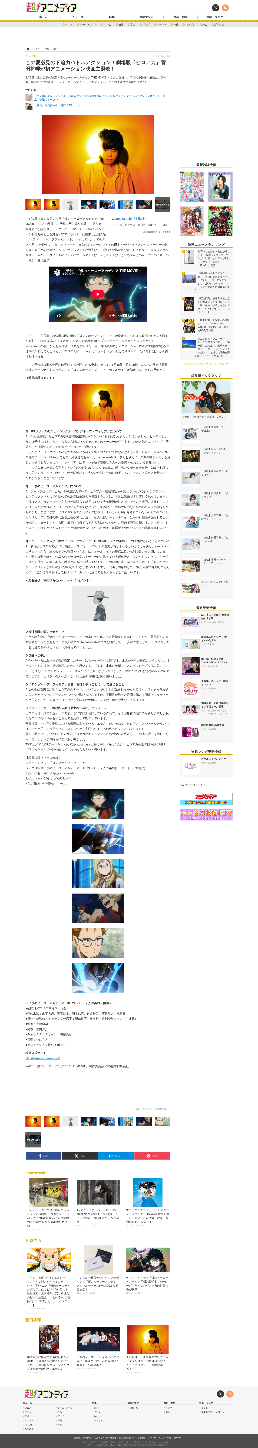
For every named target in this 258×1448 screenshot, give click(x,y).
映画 (120, 24)
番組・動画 (181, 17)
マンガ (107, 24)
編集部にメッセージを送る (158, 232)
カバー (97, 1408)
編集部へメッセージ (83, 1438)
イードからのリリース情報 (159, 1438)
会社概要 (141, 1438)
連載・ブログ (214, 17)
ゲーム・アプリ (88, 24)
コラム (204, 1408)
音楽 (132, 24)
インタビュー (100, 1412)
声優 (176, 24)
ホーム (43, 17)
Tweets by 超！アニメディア (196, 784)
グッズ (146, 24)
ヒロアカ (33, 1240)
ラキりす (98, 1420)
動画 (168, 1412)
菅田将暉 (33, 1320)
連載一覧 (134, 1408)
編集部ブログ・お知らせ (212, 1412)
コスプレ (190, 24)
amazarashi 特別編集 (130, 218)
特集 (112, 17)
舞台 (204, 24)
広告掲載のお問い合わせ (105, 1438)
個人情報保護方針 (126, 1438)
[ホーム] (27, 48)
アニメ (69, 24)
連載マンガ (146, 17)
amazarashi (35, 1173)
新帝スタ (219, 24)
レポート (98, 1416)
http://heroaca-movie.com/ (42, 1058)
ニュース (77, 17)
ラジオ (169, 1408)
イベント (162, 24)
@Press (177, 1438)
